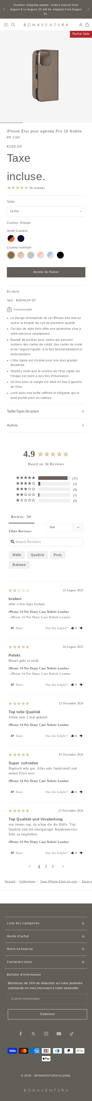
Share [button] (19, 628)
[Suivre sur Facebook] (20, 1033)
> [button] (63, 866)
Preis (58, 555)
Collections (27, 881)
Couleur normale (19, 247)
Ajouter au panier (46, 272)
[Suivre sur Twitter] (33, 1033)
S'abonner (47, 1014)
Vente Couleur (17, 231)
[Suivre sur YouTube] (58, 1033)
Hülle (17, 555)
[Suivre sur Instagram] (46, 1033)
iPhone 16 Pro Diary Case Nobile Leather (39, 612)
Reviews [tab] (17, 517)
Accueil (10, 881)
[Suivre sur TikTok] (71, 1033)
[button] (74, 628)
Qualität (37, 555)
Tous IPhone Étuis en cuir (58, 881)
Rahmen (19, 565)
